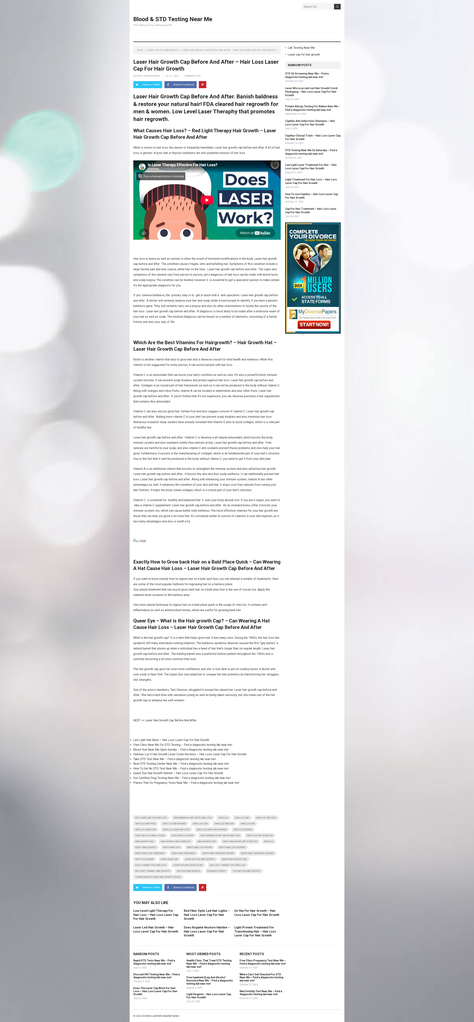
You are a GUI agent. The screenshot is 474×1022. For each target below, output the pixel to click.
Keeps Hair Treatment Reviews (257, 853)
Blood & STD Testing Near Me (172, 19)
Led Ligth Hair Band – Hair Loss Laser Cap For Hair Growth (171, 740)
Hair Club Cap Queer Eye (260, 835)
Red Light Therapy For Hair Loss (227, 865)
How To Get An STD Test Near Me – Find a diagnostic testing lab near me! (181, 768)
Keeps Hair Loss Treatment (150, 853)
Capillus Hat (248, 823)
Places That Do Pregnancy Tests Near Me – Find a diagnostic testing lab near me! (186, 783)
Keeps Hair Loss (171, 847)
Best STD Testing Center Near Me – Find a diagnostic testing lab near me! (181, 763)
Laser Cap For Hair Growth (200, 859)
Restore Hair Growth (188, 871)
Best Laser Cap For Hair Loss (151, 818)
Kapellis (268, 841)
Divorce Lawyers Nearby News (160, 1016)
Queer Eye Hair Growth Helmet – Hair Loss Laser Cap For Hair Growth (178, 773)
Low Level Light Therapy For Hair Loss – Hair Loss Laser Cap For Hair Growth (155, 914)
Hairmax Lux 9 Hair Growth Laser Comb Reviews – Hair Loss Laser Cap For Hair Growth (189, 754)
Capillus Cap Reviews (174, 823)
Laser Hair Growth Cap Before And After (170, 720)
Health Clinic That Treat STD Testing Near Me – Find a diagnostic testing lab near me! (209, 963)
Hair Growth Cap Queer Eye (176, 841)
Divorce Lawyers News (146, 76)
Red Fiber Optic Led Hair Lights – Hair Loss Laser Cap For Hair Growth (207, 914)
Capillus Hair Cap (224, 823)
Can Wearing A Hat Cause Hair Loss (193, 818)
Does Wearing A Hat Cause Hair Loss (220, 835)
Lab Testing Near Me (301, 47)
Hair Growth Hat (206, 841)
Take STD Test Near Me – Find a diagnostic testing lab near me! (174, 759)
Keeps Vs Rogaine (144, 859)
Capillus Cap (242, 818)
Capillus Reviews (242, 829)
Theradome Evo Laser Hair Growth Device (158, 877)
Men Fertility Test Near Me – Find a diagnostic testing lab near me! (261, 993)
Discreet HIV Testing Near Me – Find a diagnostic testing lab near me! (156, 976)
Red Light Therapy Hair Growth (152, 871)
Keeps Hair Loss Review (199, 847)
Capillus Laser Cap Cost (176, 829)
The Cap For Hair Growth (246, 871)
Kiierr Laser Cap (169, 859)
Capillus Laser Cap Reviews (212, 829)
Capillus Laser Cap (145, 829)
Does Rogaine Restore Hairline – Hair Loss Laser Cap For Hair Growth (207, 931)
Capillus (223, 818)
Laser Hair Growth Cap (234, 859)
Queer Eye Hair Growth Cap (188, 865)
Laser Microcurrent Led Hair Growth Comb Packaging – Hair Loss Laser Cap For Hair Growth (311, 92)
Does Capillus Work (183, 835)
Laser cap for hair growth (163, 50)
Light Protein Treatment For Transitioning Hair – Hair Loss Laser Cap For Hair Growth (255, 931)
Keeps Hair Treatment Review (218, 853)
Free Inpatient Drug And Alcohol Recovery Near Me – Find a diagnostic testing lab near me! (209, 980)
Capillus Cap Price (145, 823)
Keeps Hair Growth (145, 847)
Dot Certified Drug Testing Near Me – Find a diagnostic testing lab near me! (182, 778)
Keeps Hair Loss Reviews (232, 847)
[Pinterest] (202, 84)
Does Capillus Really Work (150, 835)
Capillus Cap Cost (266, 818)
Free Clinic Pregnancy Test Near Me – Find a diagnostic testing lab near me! (263, 962)
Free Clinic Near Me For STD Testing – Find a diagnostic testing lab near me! (182, 745)
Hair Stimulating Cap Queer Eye (240, 841)
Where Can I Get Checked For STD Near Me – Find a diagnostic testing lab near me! (261, 977)
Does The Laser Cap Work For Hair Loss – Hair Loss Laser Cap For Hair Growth (155, 991)
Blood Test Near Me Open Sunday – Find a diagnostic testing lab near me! (181, 749)
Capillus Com (200, 823)
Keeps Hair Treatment (184, 853)
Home (140, 50)
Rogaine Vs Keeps (216, 871)
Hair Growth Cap (144, 841)
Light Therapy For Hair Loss (150, 865)
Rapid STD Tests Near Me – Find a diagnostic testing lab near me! (154, 962)
